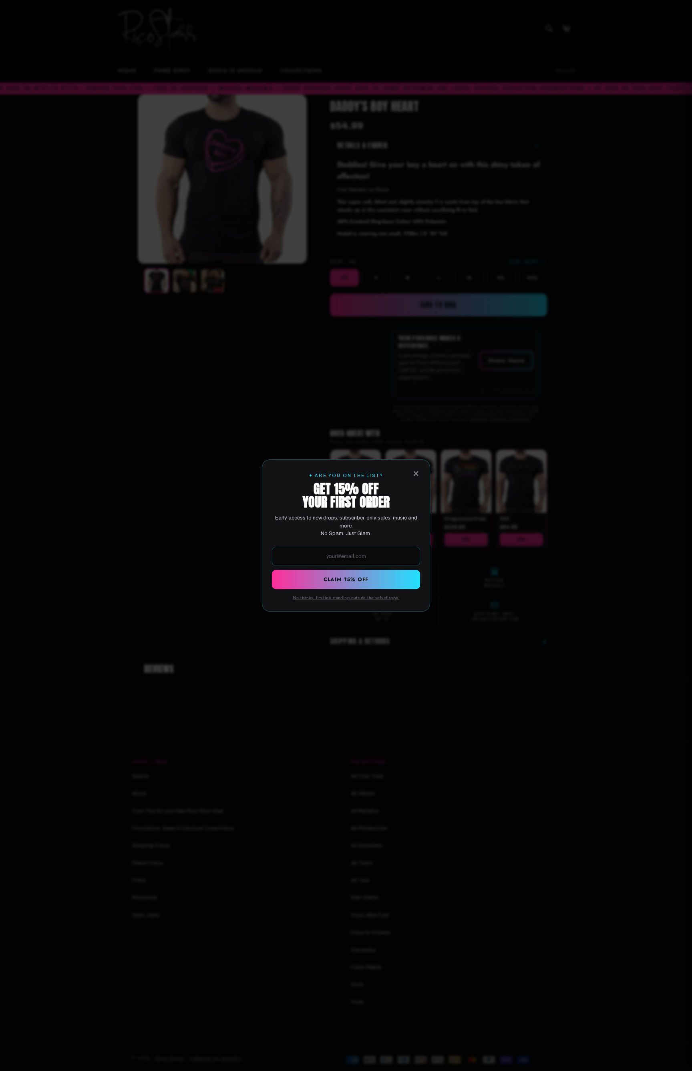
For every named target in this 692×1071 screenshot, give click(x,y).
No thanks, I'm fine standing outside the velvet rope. (346, 597)
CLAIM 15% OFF (346, 579)
